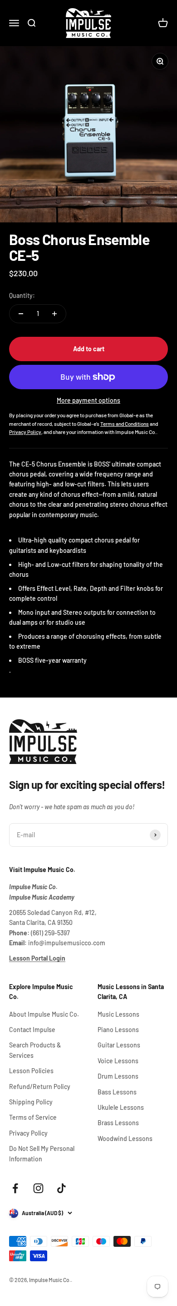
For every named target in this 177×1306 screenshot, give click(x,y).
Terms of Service (33, 1117)
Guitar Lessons (119, 1045)
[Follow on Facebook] (15, 1188)
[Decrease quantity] (21, 314)
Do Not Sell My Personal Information (41, 1153)
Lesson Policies (31, 1071)
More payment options (88, 400)
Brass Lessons (118, 1123)
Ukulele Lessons (121, 1107)
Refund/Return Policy (39, 1086)
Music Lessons (118, 1014)
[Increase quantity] (54, 314)
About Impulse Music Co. (44, 1014)
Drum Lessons (118, 1076)
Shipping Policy (31, 1102)
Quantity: (22, 295)
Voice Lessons (118, 1061)
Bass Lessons (117, 1092)
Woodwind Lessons (125, 1138)
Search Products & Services (35, 1050)
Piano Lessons (118, 1029)
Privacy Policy (28, 1133)
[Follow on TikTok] (61, 1188)
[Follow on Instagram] (38, 1188)
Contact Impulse (32, 1029)
